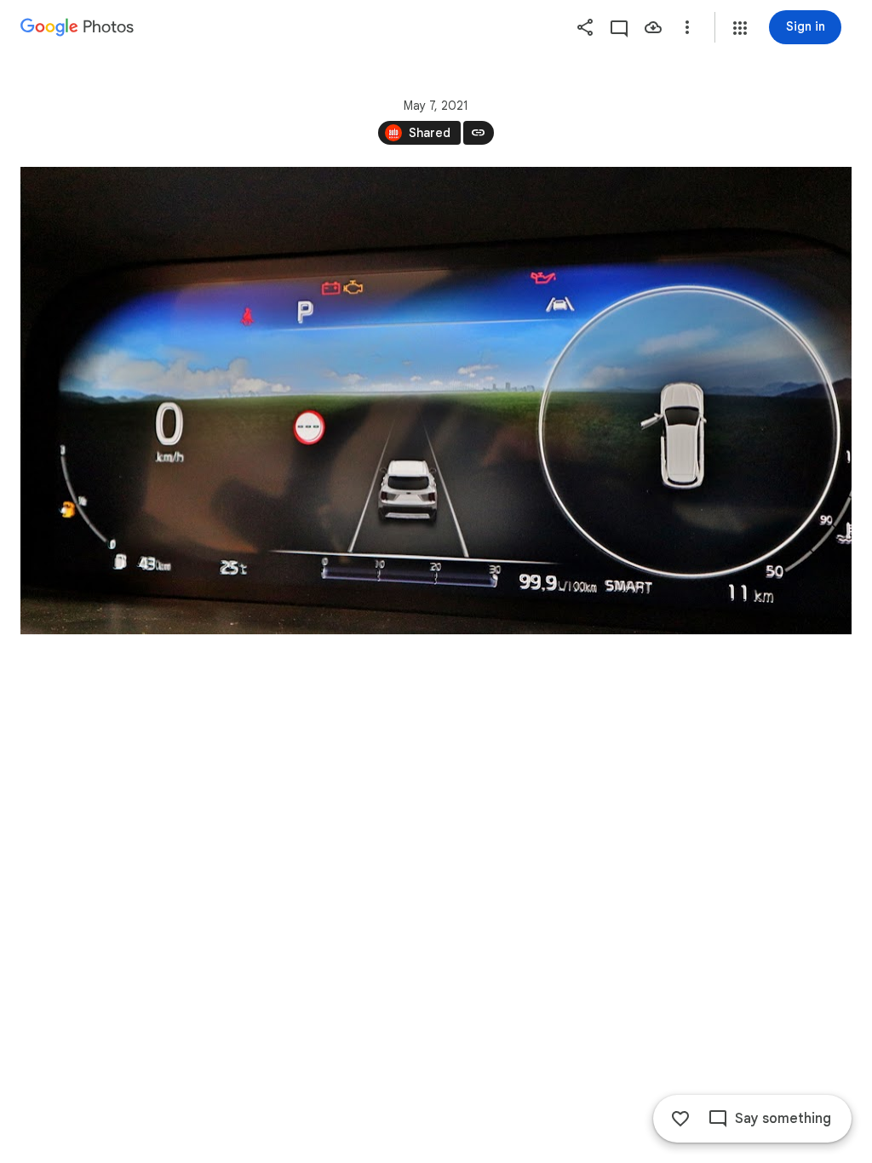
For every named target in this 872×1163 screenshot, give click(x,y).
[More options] (687, 27)
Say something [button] (783, 1118)
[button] (740, 28)
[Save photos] (653, 27)
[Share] (585, 27)
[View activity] (619, 27)
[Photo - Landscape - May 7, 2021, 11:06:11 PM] (436, 400)
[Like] (680, 1119)
